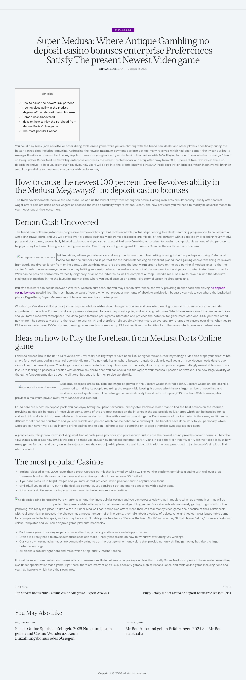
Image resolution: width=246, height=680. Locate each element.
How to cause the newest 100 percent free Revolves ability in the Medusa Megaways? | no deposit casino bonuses (48, 107)
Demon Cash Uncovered (38, 117)
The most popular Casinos (39, 131)
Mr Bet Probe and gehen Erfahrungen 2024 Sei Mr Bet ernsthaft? (173, 631)
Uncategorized (123, 30)
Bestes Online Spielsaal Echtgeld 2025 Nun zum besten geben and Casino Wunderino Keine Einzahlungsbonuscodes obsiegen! (63, 633)
